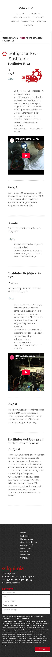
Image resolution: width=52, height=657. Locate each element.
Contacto (24, 558)
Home (23, 533)
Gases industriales (28, 542)
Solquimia (26, 7)
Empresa (24, 536)
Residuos (24, 551)
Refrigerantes (26, 539)
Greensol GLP (26, 545)
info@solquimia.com (11, 583)
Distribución (25, 548)
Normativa (25, 555)
